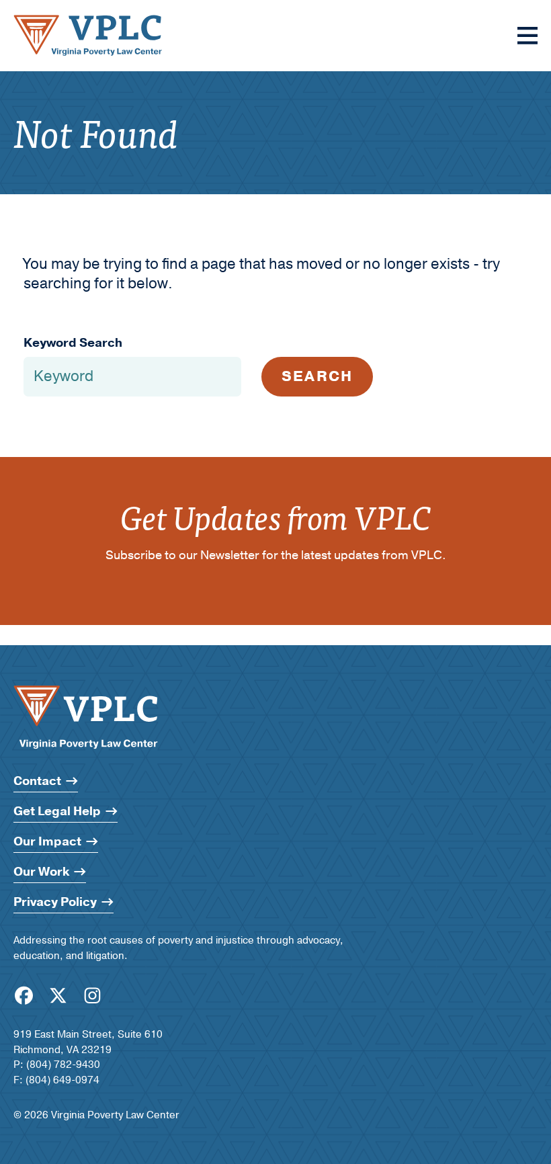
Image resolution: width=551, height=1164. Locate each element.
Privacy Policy (55, 902)
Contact (37, 781)
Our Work (41, 872)
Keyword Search (73, 343)
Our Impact (47, 841)
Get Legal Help (57, 811)
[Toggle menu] (527, 35)
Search (317, 376)
